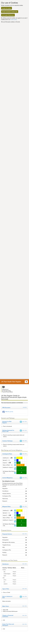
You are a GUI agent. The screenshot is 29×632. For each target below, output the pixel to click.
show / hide (24, 421)
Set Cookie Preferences (8, 15)
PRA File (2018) (9, 411)
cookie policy (14, 19)
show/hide (25, 407)
